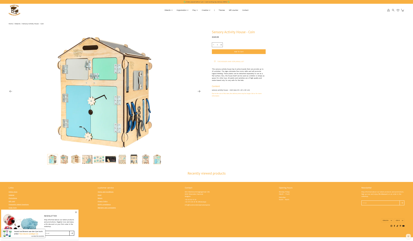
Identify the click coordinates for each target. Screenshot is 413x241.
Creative (205, 10)
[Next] (199, 91)
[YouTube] (403, 226)
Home (11, 24)
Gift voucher (233, 10)
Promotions (13, 198)
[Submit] (402, 202)
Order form (13, 208)
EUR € (398, 220)
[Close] (76, 212)
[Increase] (221, 44)
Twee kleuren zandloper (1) (28, 234)
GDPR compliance (104, 204)
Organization (181, 10)
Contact (245, 10)
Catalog (11, 195)
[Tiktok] (397, 226)
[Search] (393, 10)
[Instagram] (391, 226)
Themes (222, 10)
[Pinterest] (400, 226)
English (385, 220)
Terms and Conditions (105, 192)
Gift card (12, 201)
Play (194, 10)
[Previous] (11, 91)
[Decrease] (213, 44)
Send (99, 195)
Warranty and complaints (107, 208)
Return (100, 198)
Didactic (168, 10)
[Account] (388, 10)
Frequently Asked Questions (19, 204)
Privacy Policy (103, 201)
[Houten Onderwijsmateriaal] (14, 10)
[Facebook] (394, 226)
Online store (13, 192)
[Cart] (402, 10)
